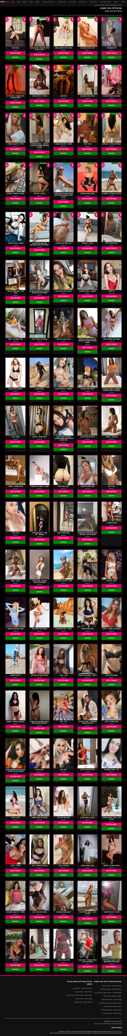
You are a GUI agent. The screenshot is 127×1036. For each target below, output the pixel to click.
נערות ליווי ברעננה (117, 1013)
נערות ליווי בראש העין (116, 1003)
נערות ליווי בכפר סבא (116, 996)
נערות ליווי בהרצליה (82, 1)
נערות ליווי (123, 1)
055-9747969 (63, 53)
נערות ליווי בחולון (72, 1)
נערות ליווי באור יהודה (116, 986)
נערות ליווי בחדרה (77, 988)
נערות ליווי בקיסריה (87, 1002)
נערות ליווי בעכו (88, 999)
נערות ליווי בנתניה (117, 999)
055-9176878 (39, 101)
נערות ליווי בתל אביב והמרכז (105, 1)
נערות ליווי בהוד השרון (106, 989)
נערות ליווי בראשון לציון (104, 1003)
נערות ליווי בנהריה (88, 995)
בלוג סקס (116, 1)
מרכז (38, 1)
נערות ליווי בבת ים (93, 1)
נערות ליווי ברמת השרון (106, 1010)
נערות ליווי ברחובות (117, 1006)
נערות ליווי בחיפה (88, 992)
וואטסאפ (111, 57)
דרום (26, 1)
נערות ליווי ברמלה (107, 1006)
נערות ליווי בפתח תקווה (107, 999)
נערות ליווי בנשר (70, 995)
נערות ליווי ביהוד (98, 993)
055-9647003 (63, 101)
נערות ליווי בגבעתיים (116, 989)
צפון (32, 1)
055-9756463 (87, 53)
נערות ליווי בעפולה (79, 999)
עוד (19, 1)
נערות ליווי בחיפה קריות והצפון (48, 1)
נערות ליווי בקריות (78, 1002)
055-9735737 (111, 53)
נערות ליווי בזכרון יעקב (87, 988)
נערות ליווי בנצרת (79, 995)
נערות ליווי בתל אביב (62, 1)
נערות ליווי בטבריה (79, 992)
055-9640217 (15, 149)
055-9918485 (15, 53)
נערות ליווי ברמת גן (117, 1010)
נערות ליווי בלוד (106, 996)
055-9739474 (111, 101)
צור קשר (12, 1)
